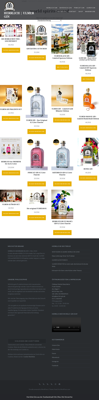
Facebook (55, 365)
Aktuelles (61, 11)
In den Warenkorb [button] (11, 50)
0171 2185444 (57, 298)
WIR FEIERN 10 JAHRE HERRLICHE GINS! (66, 252)
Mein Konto (56, 349)
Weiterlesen (62, 67)
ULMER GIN (91, 8)
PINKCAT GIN (79, 8)
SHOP (81, 11)
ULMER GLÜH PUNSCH (59, 260)
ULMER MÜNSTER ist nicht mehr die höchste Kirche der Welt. (70, 265)
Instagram (55, 361)
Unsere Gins (56, 345)
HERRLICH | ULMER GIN (19, 15)
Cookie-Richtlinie (29, 357)
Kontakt (72, 11)
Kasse (54, 353)
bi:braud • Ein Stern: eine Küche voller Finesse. (67, 270)
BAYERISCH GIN (66, 8)
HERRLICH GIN (51, 8)
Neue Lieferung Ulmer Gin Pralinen (63, 256)
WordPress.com (65, 389)
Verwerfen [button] (68, 397)
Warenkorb (90, 11)
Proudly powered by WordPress (38, 389)
